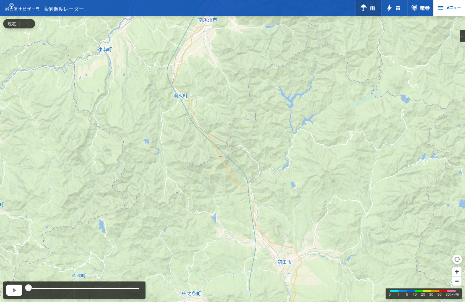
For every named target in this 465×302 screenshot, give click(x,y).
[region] (232, 151)
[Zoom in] (457, 271)
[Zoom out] (457, 281)
